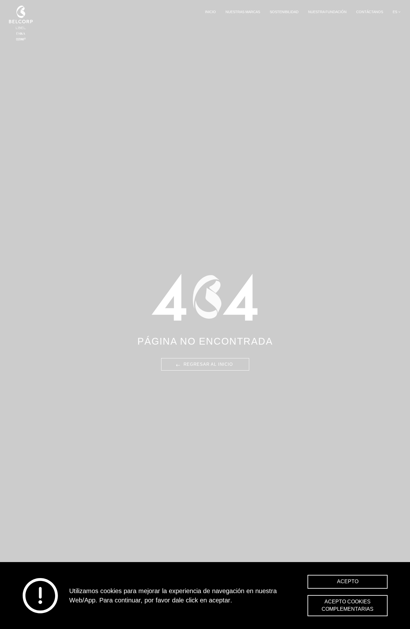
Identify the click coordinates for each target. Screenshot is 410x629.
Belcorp (21, 23)
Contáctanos (369, 12)
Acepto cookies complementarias (347, 605)
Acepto (347, 581)
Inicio (210, 12)
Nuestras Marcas (243, 12)
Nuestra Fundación (327, 12)
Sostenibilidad (284, 12)
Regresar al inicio (204, 364)
